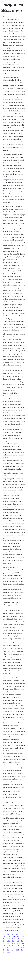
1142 (13, 943)
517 (23, 936)
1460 (4, 945)
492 (18, 938)
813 (12, 934)
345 (18, 941)
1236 (8, 952)
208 (23, 943)
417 (3, 941)
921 (13, 945)
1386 (4, 936)
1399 (22, 934)
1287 (17, 950)
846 (18, 936)
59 (3, 934)
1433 (8, 938)
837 (18, 947)
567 (3, 952)
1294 (8, 941)
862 (22, 950)
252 (13, 941)
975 (9, 945)
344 (14, 936)
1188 (23, 945)
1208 (9, 936)
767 (8, 947)
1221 (13, 938)
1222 (7, 934)
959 (17, 934)
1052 (13, 947)
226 (8, 950)
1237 (8, 943)
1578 (18, 943)
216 (3, 950)
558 (22, 941)
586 (3, 947)
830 (23, 938)
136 (3, 943)
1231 (22, 947)
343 (12, 950)
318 (3, 938)
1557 (18, 945)
